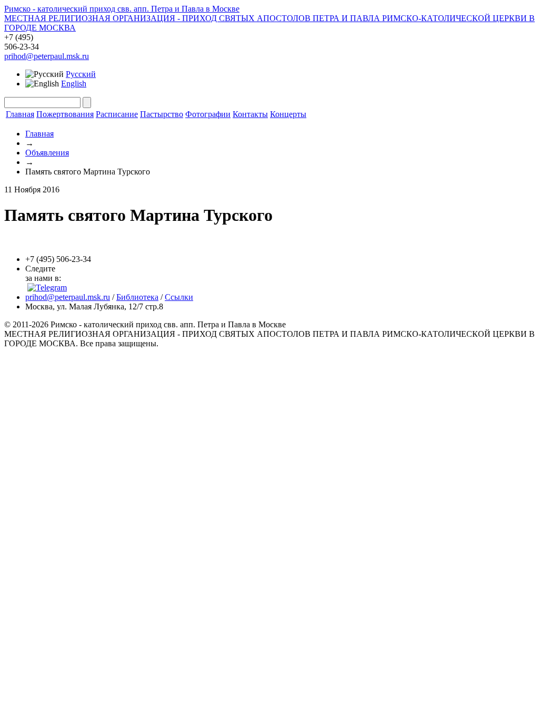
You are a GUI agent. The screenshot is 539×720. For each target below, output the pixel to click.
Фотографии (208, 114)
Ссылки (179, 297)
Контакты (250, 114)
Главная (20, 114)
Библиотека (137, 297)
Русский (81, 74)
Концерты (288, 114)
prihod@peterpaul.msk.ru (46, 56)
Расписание (117, 114)
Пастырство (161, 114)
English (73, 83)
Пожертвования (65, 114)
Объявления (47, 152)
